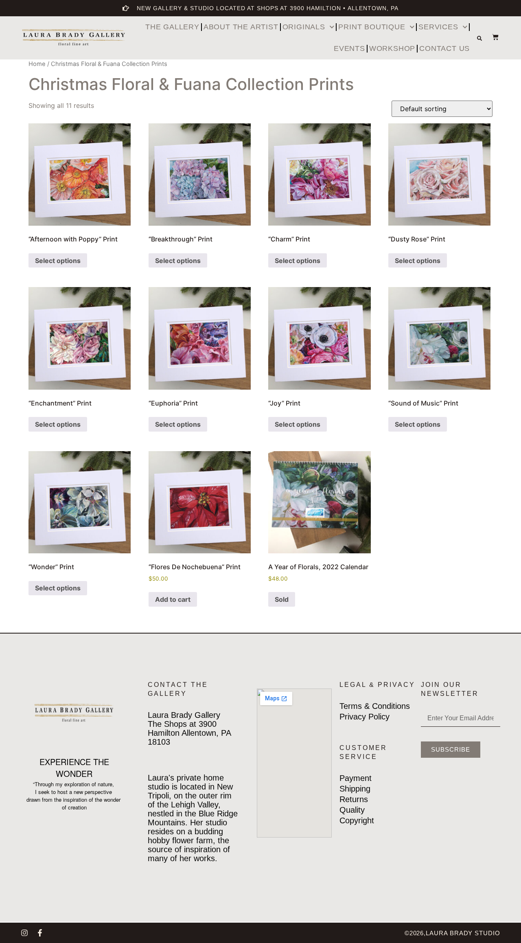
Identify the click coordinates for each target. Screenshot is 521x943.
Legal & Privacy (377, 684)
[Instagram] (24, 932)
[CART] (491, 37)
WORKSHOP (392, 48)
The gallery (172, 27)
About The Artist (241, 27)
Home (37, 64)
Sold (282, 599)
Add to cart (172, 599)
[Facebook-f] (40, 932)
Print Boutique (371, 27)
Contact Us (444, 48)
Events (349, 48)
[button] (479, 38)
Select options (58, 261)
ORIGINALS (303, 27)
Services (438, 27)
